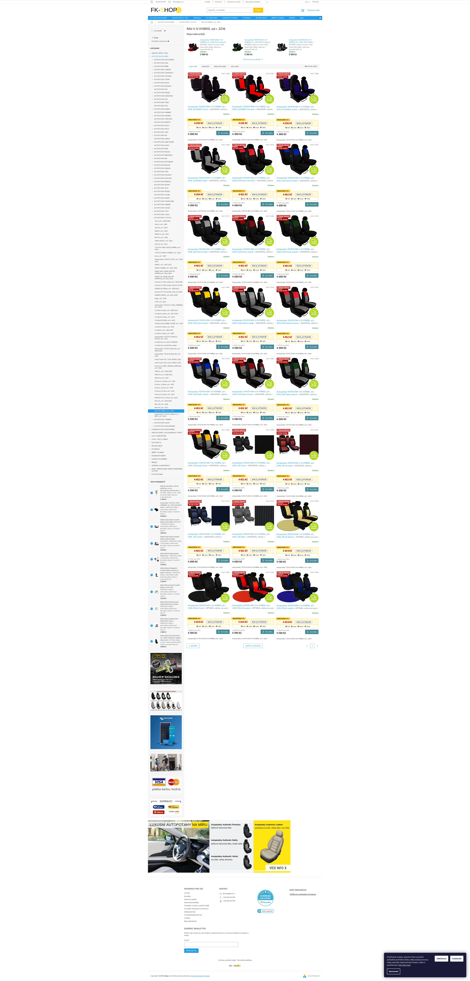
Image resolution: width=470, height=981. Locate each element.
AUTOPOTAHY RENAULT (162, 181)
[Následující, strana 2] (312, 646)
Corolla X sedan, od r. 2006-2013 (166, 310)
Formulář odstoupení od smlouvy (196, 909)
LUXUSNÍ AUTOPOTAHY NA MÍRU (163, 429)
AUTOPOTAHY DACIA (161, 83)
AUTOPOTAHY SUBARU (162, 204)
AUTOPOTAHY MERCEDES (163, 155)
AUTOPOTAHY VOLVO (162, 423)
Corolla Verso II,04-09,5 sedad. (166, 345)
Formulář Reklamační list (193, 915)
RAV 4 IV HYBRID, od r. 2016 (164, 411)
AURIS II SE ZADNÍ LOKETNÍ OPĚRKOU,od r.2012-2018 (164, 278)
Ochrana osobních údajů (227, 960)
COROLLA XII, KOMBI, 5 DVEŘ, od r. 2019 (169, 323)
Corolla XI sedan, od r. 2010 (164, 327)
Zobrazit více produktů (252, 59)
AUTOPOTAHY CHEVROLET (163, 73)
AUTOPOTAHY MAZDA (162, 152)
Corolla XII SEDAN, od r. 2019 (165, 320)
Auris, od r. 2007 (160, 256)
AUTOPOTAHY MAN (161, 148)
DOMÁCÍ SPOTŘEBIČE (159, 459)
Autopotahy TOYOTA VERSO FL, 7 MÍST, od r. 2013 (167, 415)
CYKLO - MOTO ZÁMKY (160, 439)
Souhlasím (457, 958)
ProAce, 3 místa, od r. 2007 (164, 384)
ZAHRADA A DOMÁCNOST (161, 465)
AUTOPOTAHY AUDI (161, 63)
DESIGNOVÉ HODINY (159, 456)
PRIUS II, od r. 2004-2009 (163, 371)
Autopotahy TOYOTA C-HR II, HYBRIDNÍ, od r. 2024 (169, 306)
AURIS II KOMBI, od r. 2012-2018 (166, 268)
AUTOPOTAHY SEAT (161, 188)
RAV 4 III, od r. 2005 (161, 404)
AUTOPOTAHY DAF (161, 89)
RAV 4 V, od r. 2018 (161, 237)
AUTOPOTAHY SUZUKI (162, 208)
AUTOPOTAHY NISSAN (162, 165)
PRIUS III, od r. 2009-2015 (163, 374)
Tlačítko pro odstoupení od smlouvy (302, 894)
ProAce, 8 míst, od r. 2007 (164, 388)
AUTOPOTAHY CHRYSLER (163, 119)
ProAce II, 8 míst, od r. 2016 (164, 391)
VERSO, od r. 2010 (161, 231)
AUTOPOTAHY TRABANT (163, 419)
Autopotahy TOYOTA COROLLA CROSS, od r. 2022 (166, 338)
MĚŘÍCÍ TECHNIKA (158, 452)
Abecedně (235, 66)
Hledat (258, 10)
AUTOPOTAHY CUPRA (162, 79)
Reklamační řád (189, 912)
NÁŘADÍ (154, 462)
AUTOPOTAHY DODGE (162, 92)
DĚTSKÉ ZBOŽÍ (157, 446)
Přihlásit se (191, 951)
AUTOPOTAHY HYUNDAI (162, 116)
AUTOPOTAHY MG (160, 158)
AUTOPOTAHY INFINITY (162, 122)
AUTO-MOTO (156, 442)
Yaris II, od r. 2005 (161, 224)
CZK (306, 2)
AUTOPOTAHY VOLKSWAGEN (164, 426)
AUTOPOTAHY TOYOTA (162, 218)
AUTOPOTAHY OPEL (161, 171)
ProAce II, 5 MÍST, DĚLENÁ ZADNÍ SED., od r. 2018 (168, 367)
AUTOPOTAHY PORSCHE (163, 178)
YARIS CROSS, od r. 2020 (163, 241)
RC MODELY (156, 449)
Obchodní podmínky (253, 2)
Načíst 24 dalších (253, 646)
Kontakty (218, 2)
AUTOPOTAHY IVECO (161, 129)
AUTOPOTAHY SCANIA (162, 195)
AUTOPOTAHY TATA (161, 211)
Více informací (405, 965)
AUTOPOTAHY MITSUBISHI (163, 162)
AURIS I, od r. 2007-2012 (163, 264)
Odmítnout (441, 958)
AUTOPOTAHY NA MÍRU (160, 56)
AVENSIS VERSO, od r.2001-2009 (166, 295)
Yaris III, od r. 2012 (161, 244)
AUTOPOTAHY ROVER (162, 185)
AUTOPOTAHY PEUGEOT (163, 175)
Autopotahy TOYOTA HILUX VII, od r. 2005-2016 (167, 350)
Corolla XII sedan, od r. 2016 (165, 317)
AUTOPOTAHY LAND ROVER (164, 142)
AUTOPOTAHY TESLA (161, 214)
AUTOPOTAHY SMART (162, 198)
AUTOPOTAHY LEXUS (161, 145)
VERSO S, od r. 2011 (162, 234)
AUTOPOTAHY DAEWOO (162, 86)
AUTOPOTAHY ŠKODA (162, 191)
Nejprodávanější (220, 66)
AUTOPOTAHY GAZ (161, 106)
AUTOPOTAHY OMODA (162, 168)
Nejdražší (205, 66)
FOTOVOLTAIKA (157, 474)
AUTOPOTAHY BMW (161, 66)
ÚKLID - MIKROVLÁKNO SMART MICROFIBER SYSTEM (167, 470)
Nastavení (393, 971)
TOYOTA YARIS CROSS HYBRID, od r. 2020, (168, 248)
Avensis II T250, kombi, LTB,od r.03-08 (168, 285)
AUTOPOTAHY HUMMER (162, 112)
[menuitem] (158, 18)
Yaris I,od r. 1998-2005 (162, 221)
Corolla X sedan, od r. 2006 (164, 333)
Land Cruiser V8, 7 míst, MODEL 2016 (168, 359)
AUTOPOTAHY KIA (160, 135)
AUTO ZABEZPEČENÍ (159, 436)
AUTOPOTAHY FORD (161, 102)
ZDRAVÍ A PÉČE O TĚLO (160, 53)
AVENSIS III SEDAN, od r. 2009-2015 (167, 288)
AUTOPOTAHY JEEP (161, 132)
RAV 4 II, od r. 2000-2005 (163, 401)
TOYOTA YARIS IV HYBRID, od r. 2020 (168, 253)
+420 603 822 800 (229, 897)
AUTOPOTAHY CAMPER (162, 69)
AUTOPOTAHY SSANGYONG (164, 201)
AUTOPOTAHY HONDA (162, 109)
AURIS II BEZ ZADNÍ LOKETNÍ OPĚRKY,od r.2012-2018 (165, 272)
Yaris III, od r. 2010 (161, 227)
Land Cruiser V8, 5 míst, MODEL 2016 (168, 363)
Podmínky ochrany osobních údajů (196, 905)
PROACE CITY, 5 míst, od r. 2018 (166, 398)
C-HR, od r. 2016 (160, 302)
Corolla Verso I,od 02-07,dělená (166, 342)
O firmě (207, 2)
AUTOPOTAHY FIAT (161, 99)
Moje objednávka (190, 921)
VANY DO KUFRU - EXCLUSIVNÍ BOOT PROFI (167, 432)
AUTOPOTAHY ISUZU (161, 125)
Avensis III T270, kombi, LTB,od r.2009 (168, 292)
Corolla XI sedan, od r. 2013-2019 (166, 313)
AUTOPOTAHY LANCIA (162, 139)
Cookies (187, 918)
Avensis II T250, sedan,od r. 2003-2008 (168, 282)
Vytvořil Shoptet (314, 976)
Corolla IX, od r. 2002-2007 (164, 330)
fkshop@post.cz (229, 893)
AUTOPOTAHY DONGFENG (163, 96)
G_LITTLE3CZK (215, 123)
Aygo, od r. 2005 (160, 298)
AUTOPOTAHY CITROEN (162, 76)
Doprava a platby (234, 2)
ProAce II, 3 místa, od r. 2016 (165, 381)
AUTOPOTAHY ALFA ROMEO (164, 59)
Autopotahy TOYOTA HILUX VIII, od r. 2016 (168, 355)
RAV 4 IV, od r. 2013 (161, 407)
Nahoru (194, 646)
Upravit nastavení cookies (200, 976)
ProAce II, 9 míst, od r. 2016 (164, 394)
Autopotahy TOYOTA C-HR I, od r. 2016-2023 (169, 260)
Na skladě (160, 31)
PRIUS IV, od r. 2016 (161, 378)
